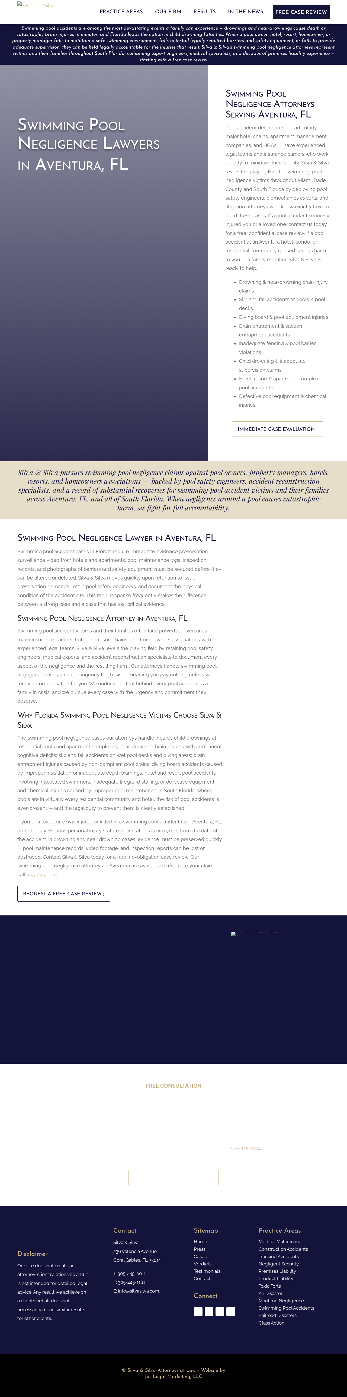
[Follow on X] (209, 1311)
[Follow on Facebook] (198, 1311)
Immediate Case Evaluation (276, 429)
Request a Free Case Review (62, 894)
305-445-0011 (42, 874)
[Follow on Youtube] (220, 1311)
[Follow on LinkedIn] (230, 1311)
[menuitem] (121, 12)
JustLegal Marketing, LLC (173, 1376)
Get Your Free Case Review (172, 1178)
